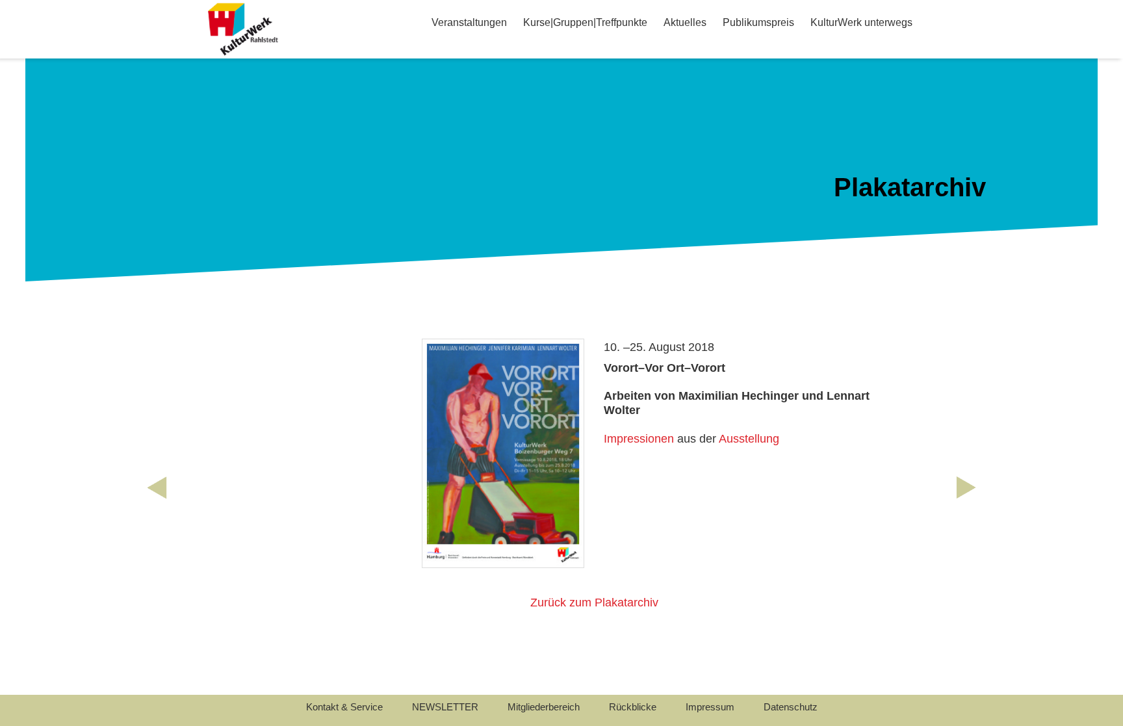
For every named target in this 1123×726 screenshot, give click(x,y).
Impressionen (639, 438)
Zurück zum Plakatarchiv (594, 602)
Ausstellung (749, 438)
